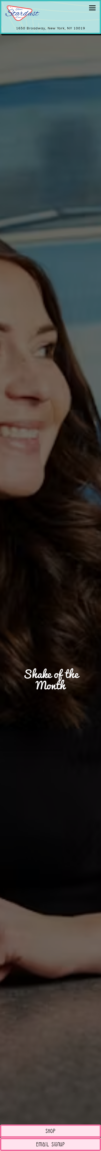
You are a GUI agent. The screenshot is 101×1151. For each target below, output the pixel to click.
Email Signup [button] (50, 1145)
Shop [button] (51, 1132)
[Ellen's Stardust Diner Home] (23, 13)
